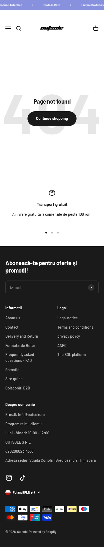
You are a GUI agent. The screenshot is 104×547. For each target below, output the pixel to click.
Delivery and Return (21, 336)
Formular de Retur (20, 345)
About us (12, 318)
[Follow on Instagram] (9, 477)
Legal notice (67, 318)
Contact (11, 327)
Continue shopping (52, 118)
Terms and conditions (75, 327)
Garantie (12, 369)
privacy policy (68, 336)
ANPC (62, 345)
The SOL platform (71, 354)
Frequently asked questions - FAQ (19, 357)
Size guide (14, 378)
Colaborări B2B (17, 388)
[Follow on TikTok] (22, 477)
